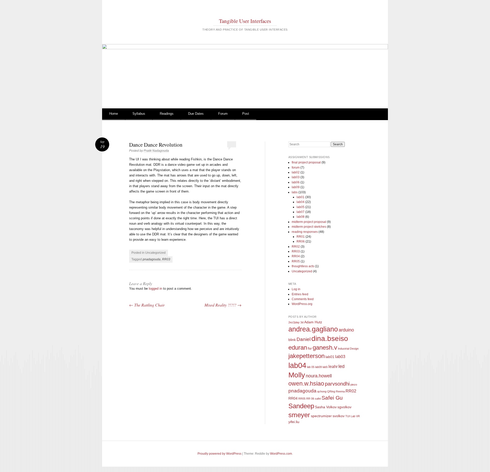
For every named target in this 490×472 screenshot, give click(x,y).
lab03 (296, 177)
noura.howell (319, 375)
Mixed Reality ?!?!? (222, 305)
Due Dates (196, 114)
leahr (333, 366)
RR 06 (310, 398)
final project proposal (306, 162)
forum (296, 167)
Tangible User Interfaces (245, 20)
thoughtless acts (303, 266)
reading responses (305, 232)
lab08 (300, 217)
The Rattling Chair (147, 305)
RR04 (296, 256)
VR (358, 416)
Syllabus (138, 114)
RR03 (166, 259)
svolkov (339, 416)
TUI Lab (350, 416)
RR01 (301, 236)
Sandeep (301, 406)
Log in (296, 289)
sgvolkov (344, 407)
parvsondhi (337, 384)
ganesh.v (325, 347)
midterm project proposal (309, 222)
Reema (340, 391)
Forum (223, 114)
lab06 (296, 182)
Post (245, 114)
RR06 (301, 241)
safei (318, 398)
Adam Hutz (313, 322)
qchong (321, 391)
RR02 (296, 246)
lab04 (300, 202)
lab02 (296, 172)
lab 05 (310, 366)
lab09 (296, 187)
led (341, 366)
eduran (297, 347)
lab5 (325, 366)
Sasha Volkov (326, 407)
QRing (331, 391)
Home (113, 114)
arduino (346, 330)
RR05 (296, 261)
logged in (155, 288)
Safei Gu (332, 398)
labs (295, 192)
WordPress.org (302, 304)
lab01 (300, 197)
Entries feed (300, 294)
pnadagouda (152, 259)
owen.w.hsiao (306, 383)
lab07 (300, 212)
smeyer (299, 414)
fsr (310, 348)
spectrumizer (321, 416)
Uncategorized (302, 271)
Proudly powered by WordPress (219, 453)
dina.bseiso (329, 338)
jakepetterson (306, 355)
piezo (353, 384)
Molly (296, 375)
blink (292, 340)
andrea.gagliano (313, 329)
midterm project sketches (309, 226)
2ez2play (294, 322)
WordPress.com (281, 453)
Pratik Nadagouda (156, 150)
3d (301, 322)
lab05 (300, 207)
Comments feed (303, 299)
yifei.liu (293, 422)
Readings (167, 114)
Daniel (304, 339)
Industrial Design (348, 348)
